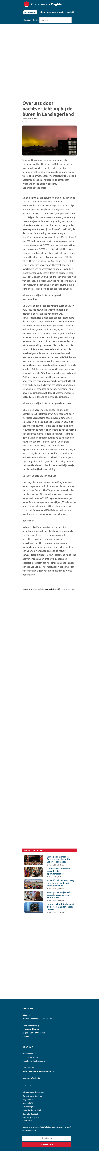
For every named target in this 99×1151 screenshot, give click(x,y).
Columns (27, 20)
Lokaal (42, 12)
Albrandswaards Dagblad (33, 1092)
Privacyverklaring (30, 1029)
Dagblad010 (27, 1099)
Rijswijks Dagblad (30, 1114)
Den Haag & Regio (55, 12)
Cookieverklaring (30, 1025)
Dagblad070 (27, 1103)
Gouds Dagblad (28, 1107)
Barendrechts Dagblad (32, 1096)
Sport (36, 20)
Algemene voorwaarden (33, 1033)
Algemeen (27, 1078)
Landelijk (70, 12)
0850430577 (31, 1068)
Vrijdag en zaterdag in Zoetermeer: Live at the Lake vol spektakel (59, 859)
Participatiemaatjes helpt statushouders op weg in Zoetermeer (59, 895)
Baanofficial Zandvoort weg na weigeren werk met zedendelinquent (60, 883)
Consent (26, 1036)
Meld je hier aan (68, 589)
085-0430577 (30, 12)
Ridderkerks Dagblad (31, 1110)
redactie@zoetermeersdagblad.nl (38, 1071)
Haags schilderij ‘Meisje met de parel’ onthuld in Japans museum (60, 907)
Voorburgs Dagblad (30, 1117)
